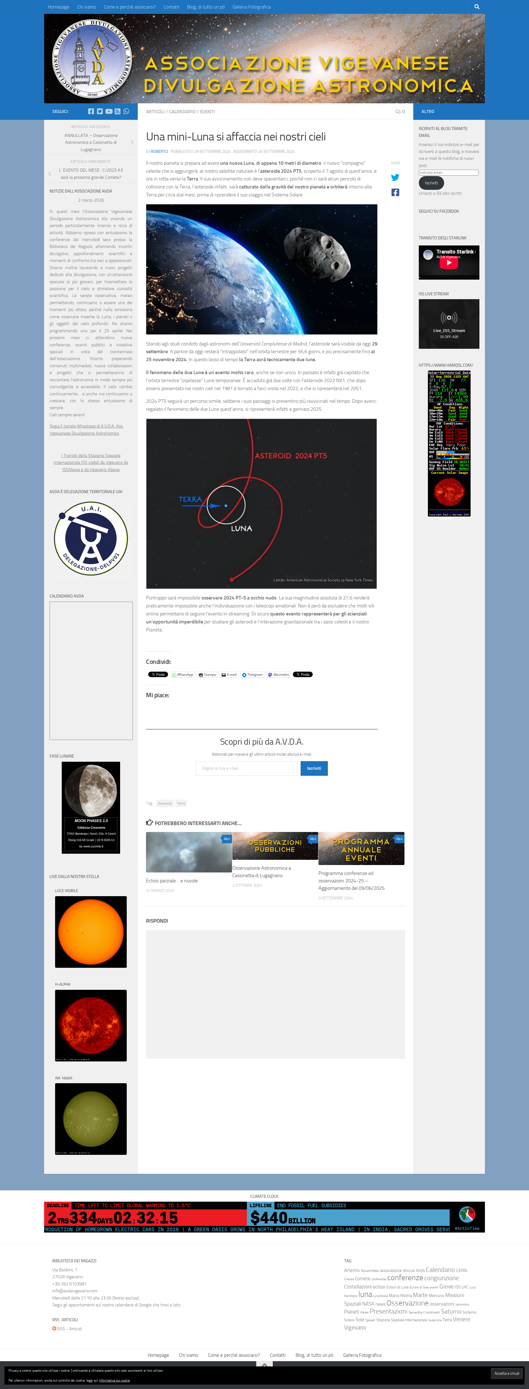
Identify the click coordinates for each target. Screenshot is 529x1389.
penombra (462, 1304)
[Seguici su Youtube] (108, 111)
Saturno (451, 1311)
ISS (457, 1287)
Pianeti (351, 1312)
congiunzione (441, 1278)
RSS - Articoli (69, 1328)
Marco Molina (400, 1295)
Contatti (171, 7)
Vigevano (355, 1327)
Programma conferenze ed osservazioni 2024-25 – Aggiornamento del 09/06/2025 (352, 880)
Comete (362, 1278)
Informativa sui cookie (114, 1380)
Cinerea (349, 1279)
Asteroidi (165, 803)
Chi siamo (86, 7)
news (380, 1304)
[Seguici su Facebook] (91, 111)
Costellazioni (358, 1287)
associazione (391, 1270)
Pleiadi (364, 1312)
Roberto (159, 151)
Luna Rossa (380, 1296)
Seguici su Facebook (439, 211)
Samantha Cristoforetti (424, 1312)
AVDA (420, 1270)
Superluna (434, 1320)
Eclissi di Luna (397, 1287)
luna (365, 1294)
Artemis (352, 1270)
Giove (446, 1286)
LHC (464, 1287)
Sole (359, 1320)
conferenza (378, 1279)
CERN (461, 1270)
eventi (434, 1287)
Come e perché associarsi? (130, 7)
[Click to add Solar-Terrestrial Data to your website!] (449, 515)
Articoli (155, 111)
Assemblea (370, 1270)
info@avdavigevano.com (75, 1290)
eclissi (379, 1287)
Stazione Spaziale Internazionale (401, 1320)
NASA (368, 1304)
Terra (181, 803)
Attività (409, 1270)
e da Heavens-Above (100, 469)
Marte (420, 1295)
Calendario (182, 111)
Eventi (207, 111)
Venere (461, 1319)
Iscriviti (314, 768)
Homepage (58, 7)
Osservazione (408, 1303)
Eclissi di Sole (419, 1287)
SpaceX (370, 1320)
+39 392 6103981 (69, 1284)
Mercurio (436, 1295)
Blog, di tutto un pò (206, 7)
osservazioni (442, 1304)
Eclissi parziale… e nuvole (172, 881)
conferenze (405, 1277)
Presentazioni (388, 1311)
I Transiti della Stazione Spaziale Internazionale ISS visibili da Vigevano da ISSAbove (91, 462)
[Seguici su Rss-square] (117, 111)
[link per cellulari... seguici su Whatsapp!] (126, 111)
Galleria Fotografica (252, 7)
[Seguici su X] (99, 111)
